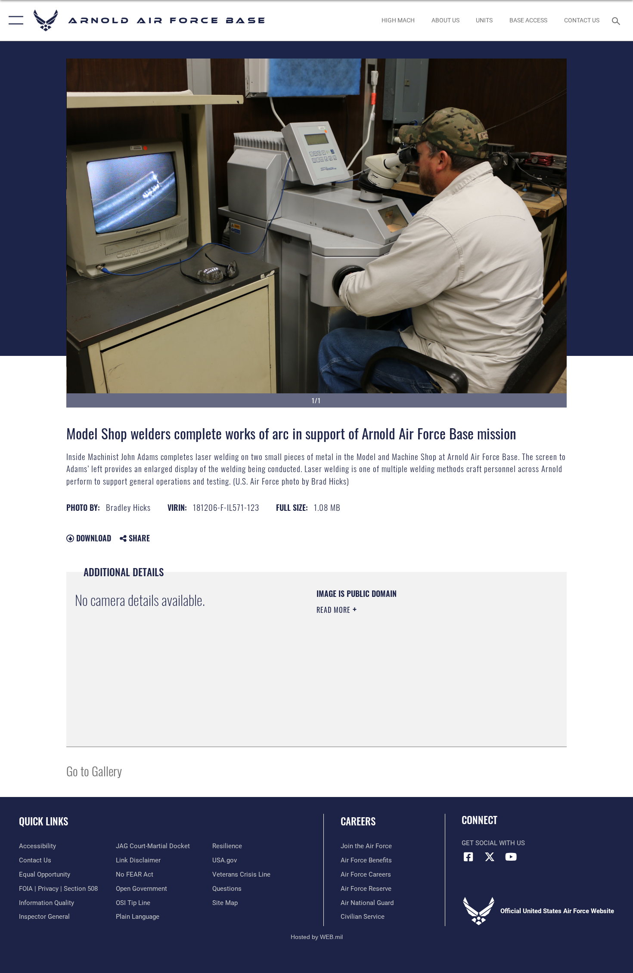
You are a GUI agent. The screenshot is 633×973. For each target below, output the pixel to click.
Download (92, 538)
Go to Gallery (94, 770)
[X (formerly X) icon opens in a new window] (489, 856)
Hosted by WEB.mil (317, 936)
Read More (334, 610)
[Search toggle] (617, 20)
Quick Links (43, 821)
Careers (358, 821)
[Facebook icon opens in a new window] (468, 856)
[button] (14, 20)
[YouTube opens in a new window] (510, 856)
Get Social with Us (493, 843)
